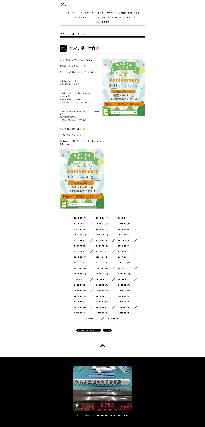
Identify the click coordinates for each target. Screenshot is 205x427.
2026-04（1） (124, 218)
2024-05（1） (80, 257)
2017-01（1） (102, 313)
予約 (103, 17)
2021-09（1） (102, 285)
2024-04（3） (102, 257)
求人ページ (94, 17)
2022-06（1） (102, 279)
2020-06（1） (102, 296)
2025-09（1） (102, 229)
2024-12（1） (80, 246)
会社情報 (122, 13)
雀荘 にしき (90, 415)
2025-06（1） (102, 235)
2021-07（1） (80, 290)
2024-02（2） (80, 263)
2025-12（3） (124, 224)
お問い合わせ (133, 13)
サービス (101, 13)
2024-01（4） (102, 263)
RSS (126, 415)
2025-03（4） (102, 240)
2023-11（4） (80, 268)
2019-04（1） (102, 307)
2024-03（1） (124, 257)
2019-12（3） (124, 302)
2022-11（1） (80, 279)
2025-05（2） (124, 235)
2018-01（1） (80, 313)
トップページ (71, 13)
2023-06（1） (80, 274)
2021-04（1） (102, 290)
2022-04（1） (124, 279)
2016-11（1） (91, 318)
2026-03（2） (80, 224)
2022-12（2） (124, 274)
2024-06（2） (124, 251)
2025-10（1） (80, 229)
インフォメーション (87, 13)
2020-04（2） (80, 302)
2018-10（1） (125, 307)
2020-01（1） (102, 302)
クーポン (72, 17)
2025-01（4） (124, 240)
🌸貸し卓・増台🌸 (84, 48)
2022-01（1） (80, 285)
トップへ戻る (102, 345)
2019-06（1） (80, 307)
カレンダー (111, 13)
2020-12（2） (80, 296)
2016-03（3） (113, 318)
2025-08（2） (124, 229)
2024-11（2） (102, 246)
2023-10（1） (102, 268)
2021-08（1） (124, 285)
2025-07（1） (80, 235)
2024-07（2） (102, 251)
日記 (134, 17)
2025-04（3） (80, 240)
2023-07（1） (124, 268)
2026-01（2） (102, 224)
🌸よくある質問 (102, 22)
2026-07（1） (80, 218)
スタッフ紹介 (124, 17)
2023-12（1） (124, 263)
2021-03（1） (124, 290)
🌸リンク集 (112, 17)
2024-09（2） (80, 251)
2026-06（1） (102, 218)
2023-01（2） (102, 274)
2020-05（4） (124, 296)
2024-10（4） (124, 246)
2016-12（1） (125, 313)
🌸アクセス (83, 17)
